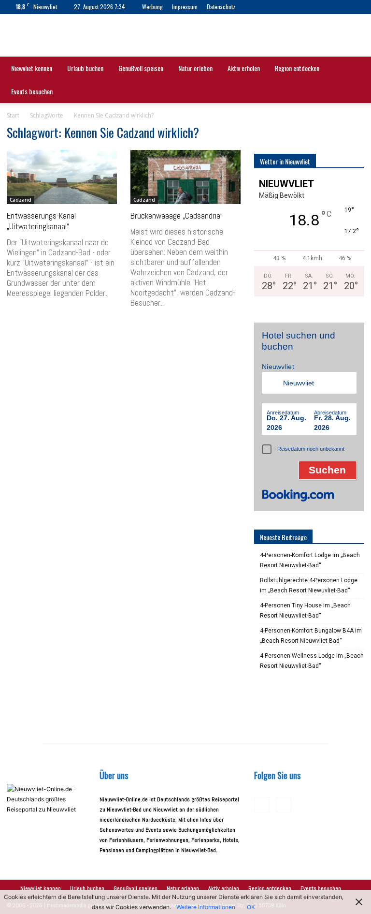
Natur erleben (195, 68)
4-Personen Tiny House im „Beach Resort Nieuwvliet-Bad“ (305, 610)
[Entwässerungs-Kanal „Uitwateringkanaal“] (62, 177)
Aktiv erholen (244, 68)
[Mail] (274, 7)
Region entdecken (297, 68)
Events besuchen (32, 91)
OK (251, 907)
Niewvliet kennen (31, 68)
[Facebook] (258, 7)
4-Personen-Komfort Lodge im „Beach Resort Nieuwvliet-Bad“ (310, 560)
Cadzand (20, 199)
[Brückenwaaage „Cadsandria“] (185, 177)
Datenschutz (221, 6)
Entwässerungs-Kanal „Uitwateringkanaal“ (41, 221)
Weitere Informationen (205, 907)
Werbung (152, 6)
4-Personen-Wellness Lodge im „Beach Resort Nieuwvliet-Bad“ (312, 660)
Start (13, 115)
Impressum (185, 6)
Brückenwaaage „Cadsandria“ (176, 215)
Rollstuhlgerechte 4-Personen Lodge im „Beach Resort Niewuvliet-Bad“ (308, 585)
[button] (352, 69)
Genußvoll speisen (140, 68)
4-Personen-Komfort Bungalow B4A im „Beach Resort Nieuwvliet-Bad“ (311, 635)
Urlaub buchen (85, 68)
